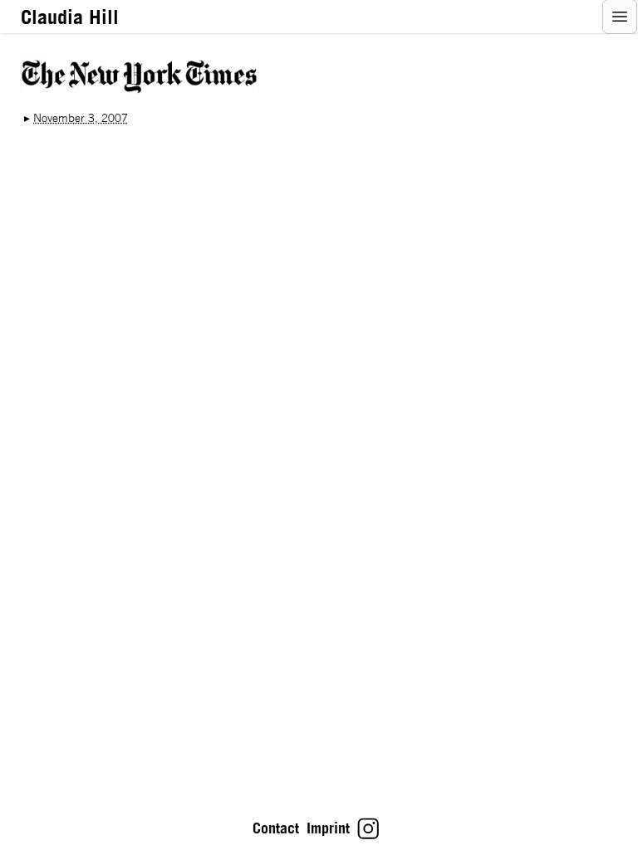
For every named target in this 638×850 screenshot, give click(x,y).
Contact (276, 828)
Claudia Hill (70, 16)
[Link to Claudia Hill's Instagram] (368, 834)
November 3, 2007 (80, 117)
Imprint (328, 828)
